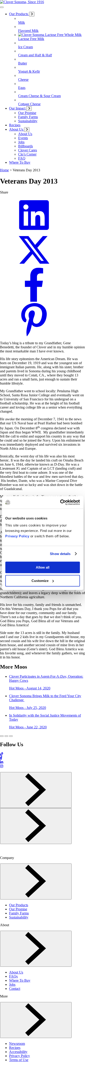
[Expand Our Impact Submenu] (29, 108)
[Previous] (36, 790)
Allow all (42, 567)
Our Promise (18, 909)
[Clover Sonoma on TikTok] (1, 754)
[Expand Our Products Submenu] (31, 14)
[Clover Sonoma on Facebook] (1, 758)
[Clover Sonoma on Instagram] (1, 766)
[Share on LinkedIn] (34, 231)
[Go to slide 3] (11, 736)
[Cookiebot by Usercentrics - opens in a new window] (60, 502)
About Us (16, 972)
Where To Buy (19, 980)
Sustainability (18, 917)
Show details (60, 554)
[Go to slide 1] (2, 736)
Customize (40, 581)
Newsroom (17, 1043)
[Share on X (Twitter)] (34, 266)
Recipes (14, 1048)
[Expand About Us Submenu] (26, 129)
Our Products (18, 905)
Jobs (12, 984)
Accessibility (18, 1052)
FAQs (13, 976)
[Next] (36, 826)
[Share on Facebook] (34, 300)
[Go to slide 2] (6, 736)
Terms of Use (18, 1060)
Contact (14, 988)
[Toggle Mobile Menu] (2, 7)
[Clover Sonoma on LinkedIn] (1, 762)
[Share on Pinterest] (34, 335)
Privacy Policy (17, 536)
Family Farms (19, 913)
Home (4, 170)
